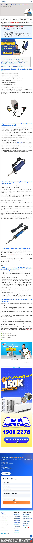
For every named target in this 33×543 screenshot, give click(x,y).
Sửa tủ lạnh (16, 528)
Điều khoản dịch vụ (26, 514)
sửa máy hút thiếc (19, 142)
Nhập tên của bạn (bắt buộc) (6, 482)
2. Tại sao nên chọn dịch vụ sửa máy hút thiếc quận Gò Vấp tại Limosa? (14, 61)
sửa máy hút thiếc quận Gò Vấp (12, 20)
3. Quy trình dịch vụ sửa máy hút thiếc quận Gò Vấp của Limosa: (13, 62)
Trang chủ (2, 6)
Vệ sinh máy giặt (17, 526)
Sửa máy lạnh (16, 514)
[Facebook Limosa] (23, 527)
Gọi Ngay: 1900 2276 (6, 473)
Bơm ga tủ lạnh (16, 532)
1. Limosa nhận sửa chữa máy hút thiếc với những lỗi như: (12, 59)
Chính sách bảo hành (26, 516)
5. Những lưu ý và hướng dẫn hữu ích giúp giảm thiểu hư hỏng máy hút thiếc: (15, 64)
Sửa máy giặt (16, 524)
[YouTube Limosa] (28, 527)
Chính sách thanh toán (26, 521)
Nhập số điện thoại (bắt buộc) (6, 486)
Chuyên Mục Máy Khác (7, 6)
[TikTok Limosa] (25, 527)
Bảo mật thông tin (25, 523)
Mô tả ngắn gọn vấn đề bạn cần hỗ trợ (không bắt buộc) (10, 493)
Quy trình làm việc (25, 525)
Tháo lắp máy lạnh (17, 522)
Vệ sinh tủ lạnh (16, 530)
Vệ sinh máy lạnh (17, 516)
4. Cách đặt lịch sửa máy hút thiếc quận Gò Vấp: (10, 63)
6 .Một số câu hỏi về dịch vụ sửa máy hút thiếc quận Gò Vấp (12, 66)
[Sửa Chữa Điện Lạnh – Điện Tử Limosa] (8, 1)
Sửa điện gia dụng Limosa (6, 326)
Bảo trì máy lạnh (17, 520)
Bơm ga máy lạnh (17, 518)
